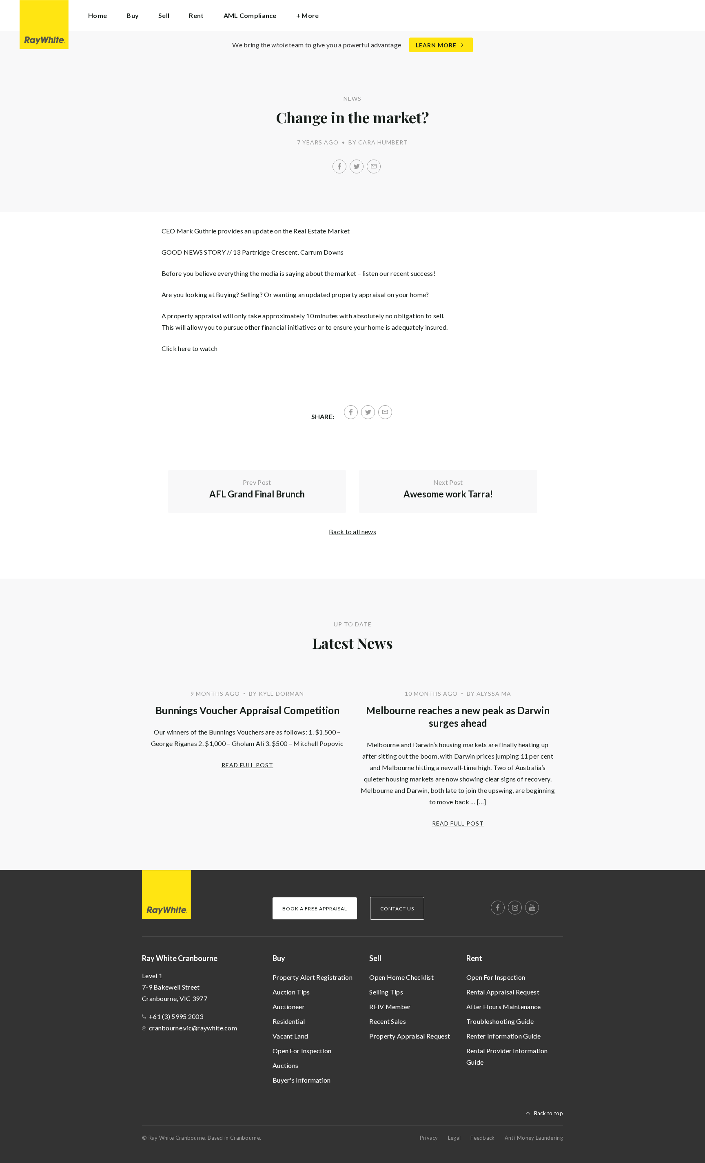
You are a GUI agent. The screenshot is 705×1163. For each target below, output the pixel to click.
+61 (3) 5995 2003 (176, 1016)
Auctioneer (289, 1006)
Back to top (548, 1113)
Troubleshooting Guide (500, 1021)
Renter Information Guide (503, 1036)
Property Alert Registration (312, 977)
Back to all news (352, 531)
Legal (454, 1137)
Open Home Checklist (401, 977)
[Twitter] (357, 166)
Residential (289, 1021)
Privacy (429, 1137)
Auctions (285, 1065)
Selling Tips (386, 992)
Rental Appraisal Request (502, 992)
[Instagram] (515, 907)
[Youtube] (532, 907)
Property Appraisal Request (409, 1036)
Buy (279, 958)
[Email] (374, 166)
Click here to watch (190, 348)
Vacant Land (290, 1036)
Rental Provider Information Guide (507, 1056)
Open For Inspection (302, 1050)
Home (97, 15)
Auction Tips (291, 992)
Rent (474, 958)
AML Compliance (250, 15)
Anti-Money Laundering (534, 1137)
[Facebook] (339, 166)
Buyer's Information (302, 1080)
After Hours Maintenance (503, 1006)
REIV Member (390, 1006)
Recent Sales (387, 1021)
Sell (375, 958)
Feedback (482, 1137)
